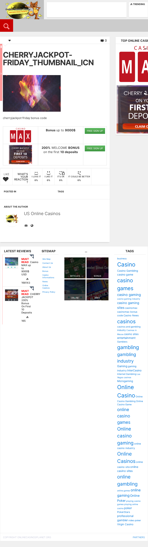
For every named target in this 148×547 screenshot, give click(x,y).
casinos (126, 321)
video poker (134, 520)
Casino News (131, 315)
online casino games (123, 416)
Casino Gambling (127, 270)
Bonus (45, 271)
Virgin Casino (125, 524)
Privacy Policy (48, 292)
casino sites (131, 334)
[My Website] (32, 226)
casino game (125, 274)
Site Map (46, 259)
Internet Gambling (126, 374)
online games (123, 490)
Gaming (122, 366)
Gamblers (122, 341)
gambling (128, 347)
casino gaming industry (128, 299)
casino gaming (129, 295)
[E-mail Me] (27, 226)
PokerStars (123, 512)
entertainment (126, 338)
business (122, 258)
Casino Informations (48, 276)
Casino (126, 264)
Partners (139, 537)
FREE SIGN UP (95, 130)
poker (128, 508)
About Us (46, 267)
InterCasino (134, 370)
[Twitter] (145, 48)
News (45, 281)
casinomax (131, 308)
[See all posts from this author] (12, 218)
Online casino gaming (125, 436)
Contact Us (47, 263)
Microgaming (125, 381)
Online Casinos (46, 286)
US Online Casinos (42, 213)
